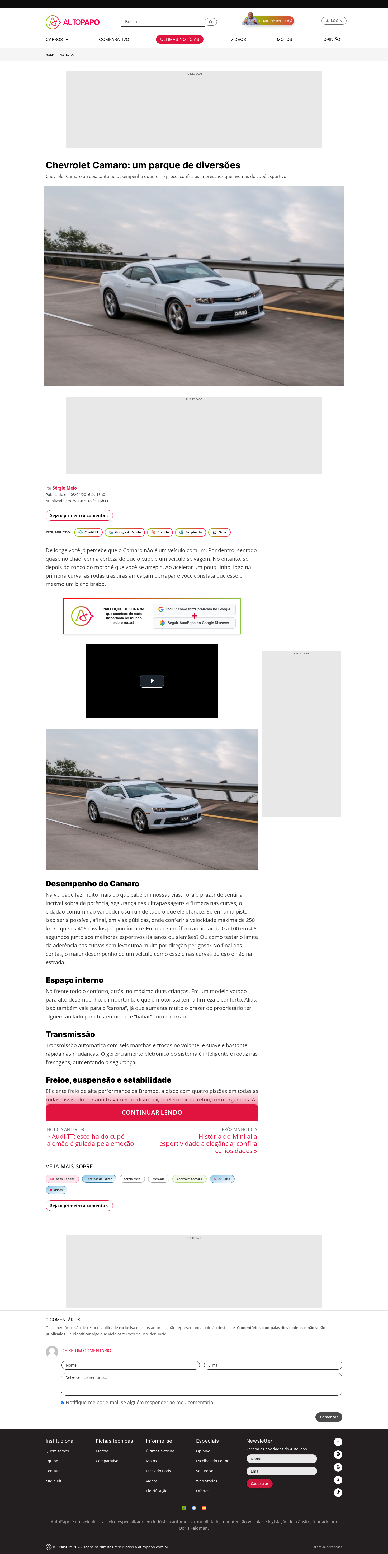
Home (50, 55)
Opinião (203, 1451)
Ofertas (202, 1490)
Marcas (102, 1451)
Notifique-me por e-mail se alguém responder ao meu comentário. (139, 1402)
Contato (52, 1470)
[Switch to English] (194, 1507)
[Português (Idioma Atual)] (184, 1507)
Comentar (329, 1416)
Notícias (67, 55)
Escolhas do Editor (99, 1179)
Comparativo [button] (114, 39)
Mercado (159, 1179)
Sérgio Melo (65, 488)
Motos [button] (284, 39)
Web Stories (206, 1480)
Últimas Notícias (160, 1451)
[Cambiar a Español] (204, 1507)
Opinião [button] (331, 39)
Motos (151, 1460)
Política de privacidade (326, 1547)
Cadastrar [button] (259, 1483)
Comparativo (107, 1460)
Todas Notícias (64, 1179)
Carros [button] (55, 39)
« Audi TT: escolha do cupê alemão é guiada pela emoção (90, 1140)
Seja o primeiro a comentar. (79, 515)
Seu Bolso (223, 1179)
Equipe (52, 1460)
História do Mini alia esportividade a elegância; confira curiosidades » (208, 1143)
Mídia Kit (53, 1480)
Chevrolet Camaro (189, 1179)
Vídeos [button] (238, 39)
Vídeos (58, 1190)
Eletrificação (156, 1490)
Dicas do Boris (158, 1470)
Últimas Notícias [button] (179, 39)
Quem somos (57, 1451)
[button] (211, 22)
